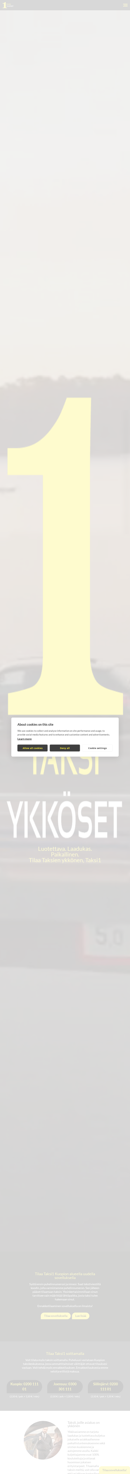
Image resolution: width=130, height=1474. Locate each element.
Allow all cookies (32, 748)
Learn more (24, 738)
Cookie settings (97, 748)
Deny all (65, 748)
